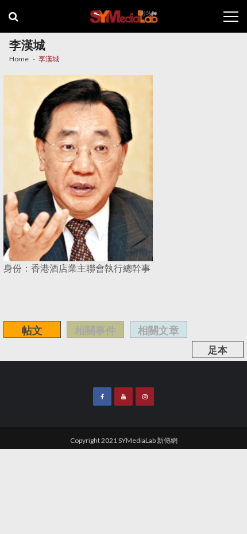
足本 (217, 350)
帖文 (32, 330)
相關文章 (158, 330)
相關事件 (95, 330)
